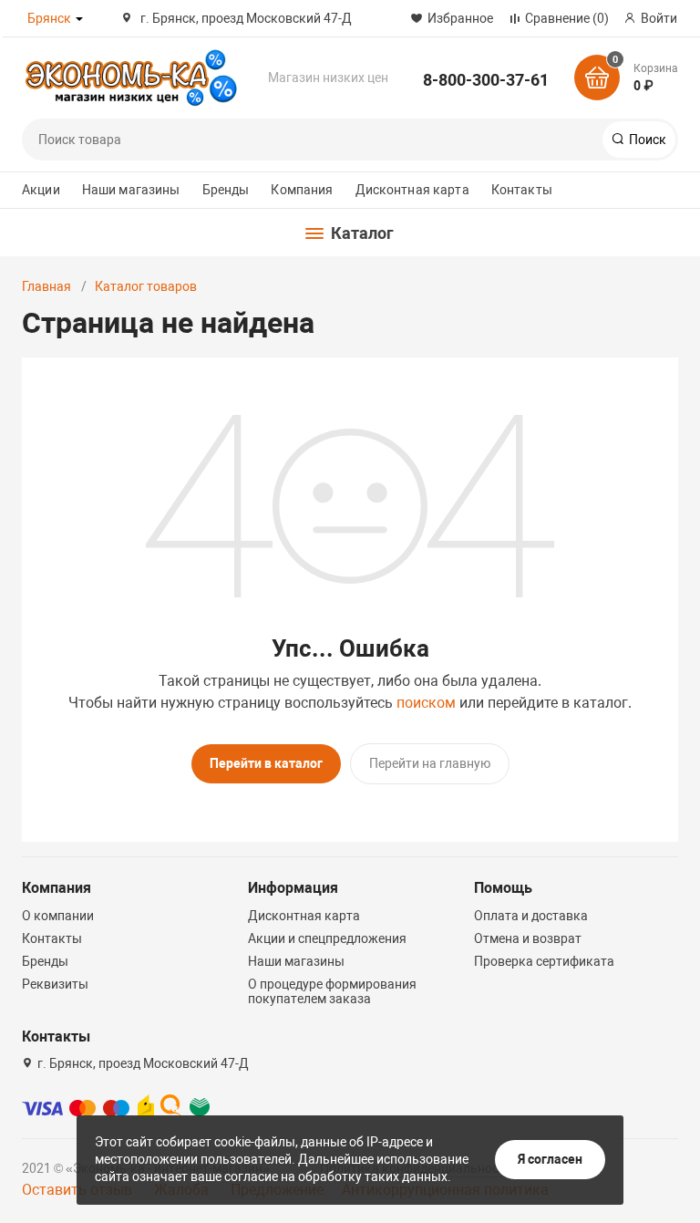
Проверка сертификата (544, 961)
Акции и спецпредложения (327, 938)
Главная (46, 286)
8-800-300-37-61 (486, 79)
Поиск (646, 139)
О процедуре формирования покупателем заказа (332, 991)
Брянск (49, 18)
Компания (302, 189)
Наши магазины (131, 189)
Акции (41, 189)
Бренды (226, 189)
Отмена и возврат (528, 938)
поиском (426, 702)
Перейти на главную (429, 763)
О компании (58, 915)
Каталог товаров (146, 286)
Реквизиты (55, 984)
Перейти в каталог (266, 763)
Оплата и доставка (531, 915)
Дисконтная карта (412, 189)
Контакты (521, 189)
